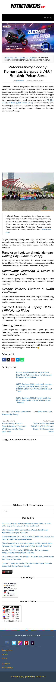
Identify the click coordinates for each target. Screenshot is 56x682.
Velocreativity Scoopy (10, 414)
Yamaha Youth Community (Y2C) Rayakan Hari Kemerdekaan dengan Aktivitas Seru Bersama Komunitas (25, 551)
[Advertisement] (28, 142)
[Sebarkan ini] (4, 359)
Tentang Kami (7, 650)
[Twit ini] (8, 359)
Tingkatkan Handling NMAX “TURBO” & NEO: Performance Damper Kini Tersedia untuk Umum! (42, 426)
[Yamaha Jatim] (28, 37)
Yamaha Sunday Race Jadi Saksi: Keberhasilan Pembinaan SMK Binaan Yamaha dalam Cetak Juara (14, 426)
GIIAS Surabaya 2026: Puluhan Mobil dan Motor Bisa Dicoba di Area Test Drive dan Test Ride (33, 400)
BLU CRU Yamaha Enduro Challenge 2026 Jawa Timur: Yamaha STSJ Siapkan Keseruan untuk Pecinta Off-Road (26, 524)
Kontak (4, 658)
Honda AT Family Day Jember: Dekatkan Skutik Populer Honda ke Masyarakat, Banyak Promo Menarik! (27, 564)
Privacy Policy (7, 667)
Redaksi (5, 654)
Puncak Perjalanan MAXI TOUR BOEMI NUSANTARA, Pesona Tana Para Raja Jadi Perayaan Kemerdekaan (34, 374)
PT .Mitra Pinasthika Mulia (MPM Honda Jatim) (28, 101)
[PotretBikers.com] (28, 5)
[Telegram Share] (18, 359)
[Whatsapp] (22, 359)
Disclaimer (6, 663)
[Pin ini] (13, 359)
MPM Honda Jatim (45, 411)
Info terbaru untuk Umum (21, 411)
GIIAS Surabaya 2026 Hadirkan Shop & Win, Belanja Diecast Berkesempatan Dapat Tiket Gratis (25, 531)
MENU (49, 17)
